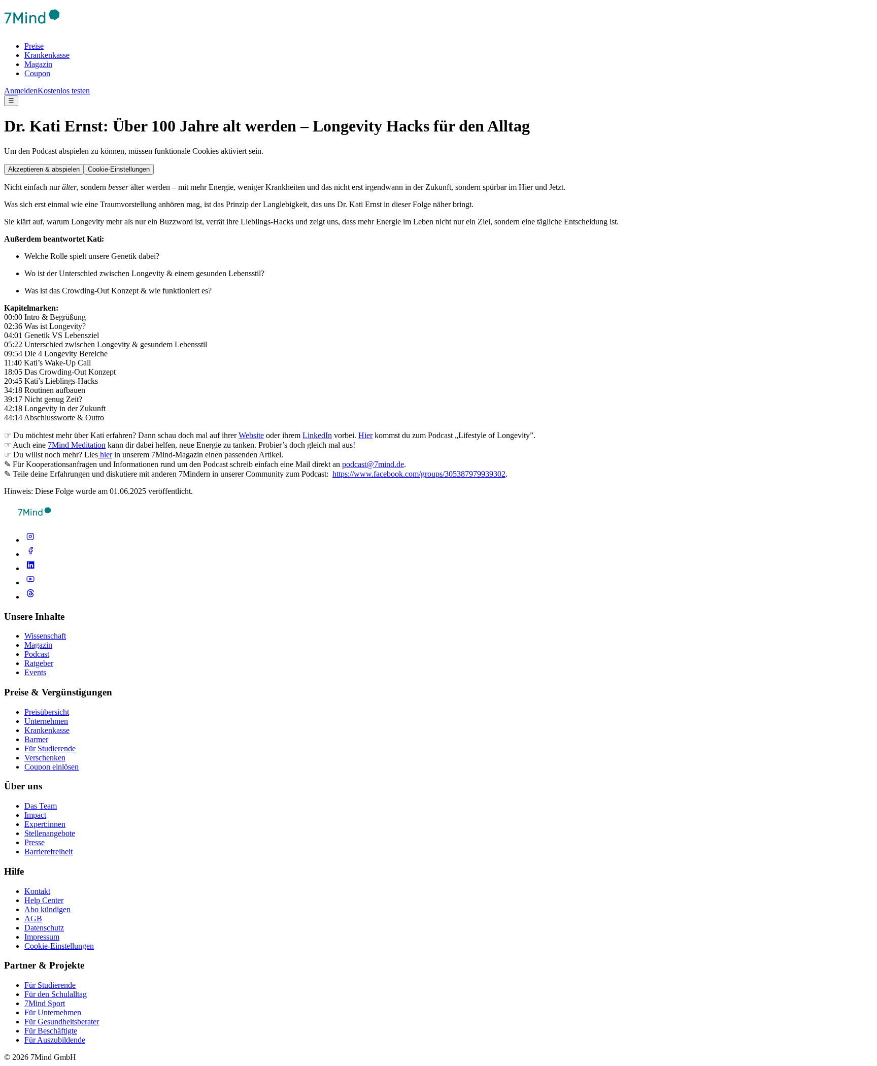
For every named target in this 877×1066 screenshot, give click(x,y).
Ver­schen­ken (44, 757)
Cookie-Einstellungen (119, 169)
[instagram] (30, 540)
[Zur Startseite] (32, 28)
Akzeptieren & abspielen (44, 169)
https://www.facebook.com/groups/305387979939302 (418, 474)
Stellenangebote (49, 833)
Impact (35, 815)
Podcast (36, 654)
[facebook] (30, 554)
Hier (365, 435)
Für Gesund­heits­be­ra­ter (61, 1021)
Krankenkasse (47, 55)
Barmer (36, 739)
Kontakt (37, 891)
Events (35, 672)
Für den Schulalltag (55, 994)
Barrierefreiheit (48, 851)
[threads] (30, 596)
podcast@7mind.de (373, 464)
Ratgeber (38, 663)
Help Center (43, 900)
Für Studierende (50, 748)
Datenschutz (44, 927)
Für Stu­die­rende (50, 985)
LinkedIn (317, 435)
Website (251, 435)
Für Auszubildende (54, 1040)
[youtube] (30, 582)
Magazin (38, 64)
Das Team (40, 806)
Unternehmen (46, 721)
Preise (34, 46)
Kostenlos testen (64, 90)
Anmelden (21, 90)
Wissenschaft (45, 635)
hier (105, 454)
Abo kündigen (47, 909)
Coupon (37, 73)
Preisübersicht (46, 712)
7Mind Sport (44, 1003)
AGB (33, 918)
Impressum (41, 936)
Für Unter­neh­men (52, 1012)
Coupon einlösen (51, 766)
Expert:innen (44, 824)
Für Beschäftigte (50, 1030)
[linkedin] (30, 568)
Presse (34, 842)
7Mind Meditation (77, 445)
